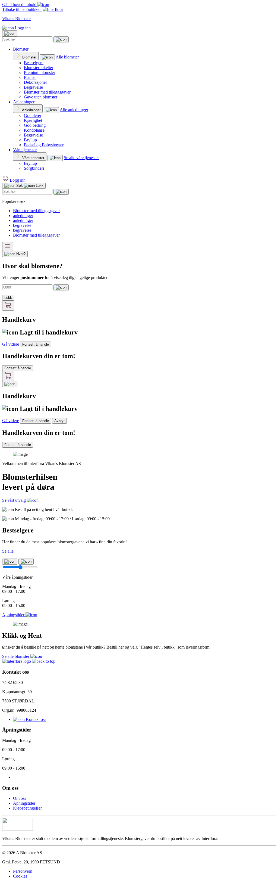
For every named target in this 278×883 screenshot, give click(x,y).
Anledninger (23, 102)
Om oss (19, 798)
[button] (43, 661)
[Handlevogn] (8, 305)
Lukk (8, 298)
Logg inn (22, 28)
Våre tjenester (25, 149)
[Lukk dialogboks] (9, 384)
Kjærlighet (33, 120)
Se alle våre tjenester (81, 157)
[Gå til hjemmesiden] (17, 661)
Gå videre (10, 344)
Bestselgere (33, 62)
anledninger (23, 215)
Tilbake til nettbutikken (22, 9)
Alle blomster (67, 57)
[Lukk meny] (9, 33)
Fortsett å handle (35, 344)
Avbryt (59, 421)
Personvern (22, 871)
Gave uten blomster (40, 97)
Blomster (21, 49)
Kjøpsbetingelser (27, 808)
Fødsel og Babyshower (44, 144)
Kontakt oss (35, 719)
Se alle (8, 551)
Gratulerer (32, 115)
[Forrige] (9, 562)
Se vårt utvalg (14, 500)
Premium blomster (39, 72)
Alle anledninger (74, 109)
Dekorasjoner (35, 82)
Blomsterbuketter (38, 67)
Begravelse (33, 87)
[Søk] (61, 39)
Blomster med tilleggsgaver (47, 92)
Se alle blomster (16, 656)
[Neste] (26, 562)
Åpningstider (24, 803)
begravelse (22, 225)
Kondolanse (34, 130)
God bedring (35, 125)
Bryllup (30, 140)
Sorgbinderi (34, 168)
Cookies (20, 876)
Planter (30, 77)
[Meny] (7, 246)
